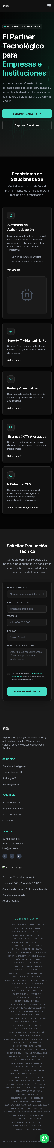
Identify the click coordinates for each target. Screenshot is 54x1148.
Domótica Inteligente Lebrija (27, 997)
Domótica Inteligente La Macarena (27, 939)
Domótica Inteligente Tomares (27, 963)
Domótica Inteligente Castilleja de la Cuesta (27, 973)
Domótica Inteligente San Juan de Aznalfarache (27, 980)
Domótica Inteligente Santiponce (27, 1036)
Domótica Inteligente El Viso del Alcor (27, 1008)
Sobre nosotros (11, 802)
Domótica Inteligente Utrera (27, 959)
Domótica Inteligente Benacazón (27, 1025)
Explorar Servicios (27, 125)
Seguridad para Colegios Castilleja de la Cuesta (27, 1105)
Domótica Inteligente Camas (27, 987)
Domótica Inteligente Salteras (27, 1042)
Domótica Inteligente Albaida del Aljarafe (27, 1049)
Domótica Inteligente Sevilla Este (27, 942)
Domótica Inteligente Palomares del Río (27, 1032)
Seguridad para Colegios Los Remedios (27, 1063)
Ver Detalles (13, 270)
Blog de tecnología (13, 808)
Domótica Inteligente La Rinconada (27, 984)
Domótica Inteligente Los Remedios (27, 932)
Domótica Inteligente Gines (27, 970)
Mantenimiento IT (12, 772)
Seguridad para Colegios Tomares (27, 1094)
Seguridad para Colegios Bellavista (27, 1077)
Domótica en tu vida (13, 895)
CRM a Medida (10, 901)
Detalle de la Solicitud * (20, 645)
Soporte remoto (11, 814)
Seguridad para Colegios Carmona (27, 1126)
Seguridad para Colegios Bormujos (27, 1098)
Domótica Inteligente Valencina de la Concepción (27, 1039)
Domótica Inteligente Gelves (27, 1029)
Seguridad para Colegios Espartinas (27, 1108)
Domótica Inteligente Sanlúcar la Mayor (27, 1018)
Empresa (11, 631)
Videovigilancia (10, 784)
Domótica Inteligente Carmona (27, 994)
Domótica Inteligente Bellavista (27, 945)
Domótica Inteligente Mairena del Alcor (27, 1004)
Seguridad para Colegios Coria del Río (27, 1122)
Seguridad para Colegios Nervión (27, 1067)
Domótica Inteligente (14, 766)
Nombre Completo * (18, 588)
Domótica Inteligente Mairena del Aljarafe (27, 956)
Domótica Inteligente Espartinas (27, 977)
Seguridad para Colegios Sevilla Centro (27, 1056)
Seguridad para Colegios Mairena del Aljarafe (27, 1088)
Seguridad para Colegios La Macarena (27, 1070)
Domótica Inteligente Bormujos (27, 966)
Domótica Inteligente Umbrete (27, 1022)
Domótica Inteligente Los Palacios (27, 1011)
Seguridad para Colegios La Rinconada (27, 1115)
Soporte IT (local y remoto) (18, 877)
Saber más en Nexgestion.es (22, 507)
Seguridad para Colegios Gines (27, 1101)
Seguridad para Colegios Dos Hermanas (27, 1081)
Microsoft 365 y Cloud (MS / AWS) (22, 883)
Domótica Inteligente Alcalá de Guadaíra (27, 952)
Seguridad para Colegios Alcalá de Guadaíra (27, 1084)
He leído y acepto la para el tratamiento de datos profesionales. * (28, 676)
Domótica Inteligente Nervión (27, 935)
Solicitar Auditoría (25, 113)
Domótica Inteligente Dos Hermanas (27, 949)
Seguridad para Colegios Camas (27, 1119)
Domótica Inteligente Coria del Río (27, 991)
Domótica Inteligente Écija (27, 1001)
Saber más (13, 360)
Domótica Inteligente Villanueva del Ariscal (27, 1053)
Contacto (7, 820)
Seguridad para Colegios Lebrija (27, 1129)
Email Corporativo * (18, 602)
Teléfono (12, 616)
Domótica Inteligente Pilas (27, 1015)
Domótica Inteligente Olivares (27, 1046)
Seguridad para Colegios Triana (27, 1060)
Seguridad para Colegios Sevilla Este (27, 1074)
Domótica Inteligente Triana (27, 928)
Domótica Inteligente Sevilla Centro (27, 925)
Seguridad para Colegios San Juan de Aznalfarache (27, 1112)
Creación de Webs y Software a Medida (24, 889)
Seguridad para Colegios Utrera (27, 1091)
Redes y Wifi (9, 778)
